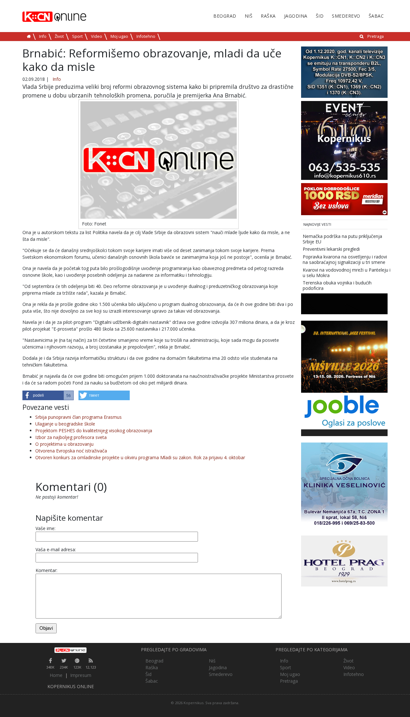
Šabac (376, 16)
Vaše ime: (45, 528)
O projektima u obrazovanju (64, 444)
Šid (320, 16)
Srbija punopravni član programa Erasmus (78, 417)
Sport (77, 36)
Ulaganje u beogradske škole (65, 424)
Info (42, 36)
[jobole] (344, 411)
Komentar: (46, 570)
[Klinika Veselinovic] (344, 485)
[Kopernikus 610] (344, 140)
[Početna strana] (70, 650)
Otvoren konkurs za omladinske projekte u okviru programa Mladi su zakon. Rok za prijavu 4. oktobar (140, 457)
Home (56, 675)
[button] (48, 395)
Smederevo (346, 16)
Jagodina (296, 16)
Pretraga (375, 36)
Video (96, 36)
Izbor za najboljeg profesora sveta (71, 437)
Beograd (224, 16)
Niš (249, 16)
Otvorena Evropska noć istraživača (71, 451)
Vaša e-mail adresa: (56, 549)
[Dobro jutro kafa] (344, 303)
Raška (268, 16)
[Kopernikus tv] (344, 72)
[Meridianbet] (344, 199)
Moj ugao (119, 36)
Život (59, 36)
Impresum (80, 675)
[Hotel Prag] (344, 560)
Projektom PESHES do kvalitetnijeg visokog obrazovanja (93, 430)
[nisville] (344, 356)
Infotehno (145, 36)
